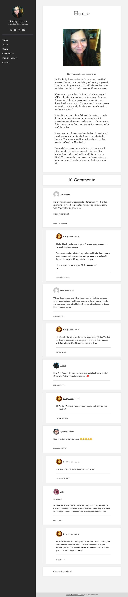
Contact (5, 62)
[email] (23, 29)
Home (5, 40)
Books (5, 49)
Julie (62, 492)
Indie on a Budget (9, 58)
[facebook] (15, 29)
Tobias (63, 365)
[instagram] (19, 29)
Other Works (8, 53)
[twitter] (11, 29)
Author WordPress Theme (75, 595)
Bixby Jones (18, 21)
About (5, 44)
